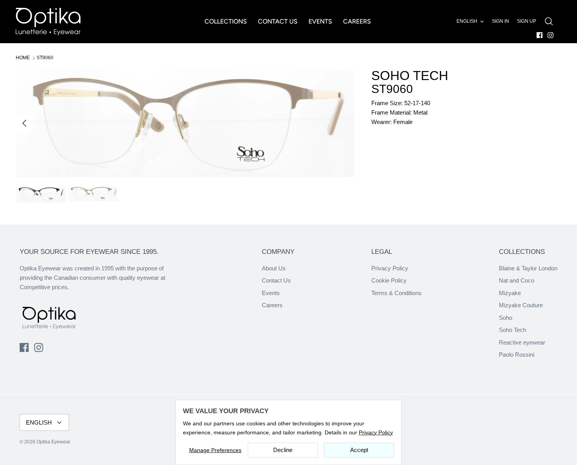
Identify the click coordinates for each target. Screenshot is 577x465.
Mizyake (510, 293)
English (466, 21)
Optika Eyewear (53, 442)
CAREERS (357, 21)
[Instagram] (550, 35)
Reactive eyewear (522, 342)
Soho (505, 317)
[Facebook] (539, 35)
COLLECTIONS (226, 21)
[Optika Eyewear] (48, 21)
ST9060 (45, 57)
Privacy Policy (389, 268)
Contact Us (276, 280)
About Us (274, 268)
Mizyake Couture (521, 305)
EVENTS (320, 21)
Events (271, 293)
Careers (272, 305)
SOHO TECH (409, 75)
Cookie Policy (389, 280)
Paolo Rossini (516, 354)
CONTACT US (278, 21)
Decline (282, 450)
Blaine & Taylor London (528, 268)
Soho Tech (512, 329)
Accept (359, 450)
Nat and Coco (516, 280)
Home (23, 57)
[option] (185, 123)
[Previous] (24, 123)
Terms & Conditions (396, 293)
